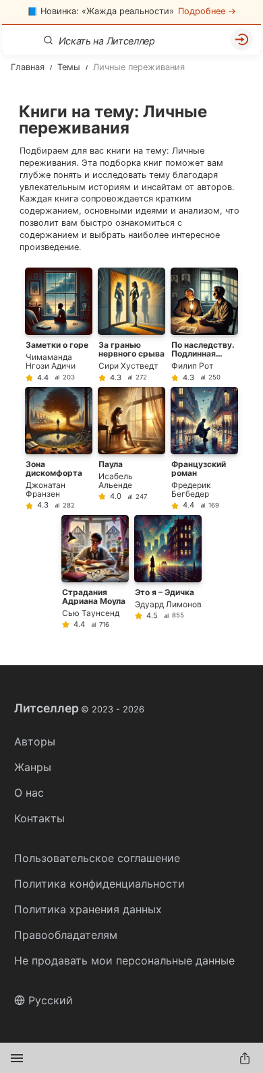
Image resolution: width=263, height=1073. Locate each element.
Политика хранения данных (88, 909)
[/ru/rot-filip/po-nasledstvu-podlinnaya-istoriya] (204, 324)
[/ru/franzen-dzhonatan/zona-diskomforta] (58, 448)
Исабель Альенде (115, 480)
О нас (29, 792)
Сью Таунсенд (90, 613)
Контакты (39, 818)
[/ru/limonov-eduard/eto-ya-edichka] (168, 572)
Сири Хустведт (128, 366)
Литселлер (79, 708)
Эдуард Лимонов (168, 604)
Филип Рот (192, 366)
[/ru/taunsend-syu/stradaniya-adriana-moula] (95, 572)
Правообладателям (65, 935)
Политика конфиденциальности (99, 883)
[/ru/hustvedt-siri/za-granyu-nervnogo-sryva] (131, 324)
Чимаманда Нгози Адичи (51, 361)
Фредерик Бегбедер (190, 489)
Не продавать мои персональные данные (124, 960)
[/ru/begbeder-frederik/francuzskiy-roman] (204, 448)
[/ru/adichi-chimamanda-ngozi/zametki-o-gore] (58, 324)
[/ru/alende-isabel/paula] (131, 448)
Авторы (34, 741)
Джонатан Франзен (45, 489)
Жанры (32, 767)
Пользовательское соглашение (97, 858)
